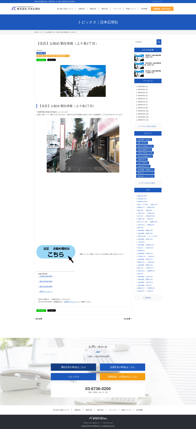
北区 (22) (140, 248)
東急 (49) (140, 210)
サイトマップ (157, 1)
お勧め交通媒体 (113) (144, 149)
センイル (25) (153, 236)
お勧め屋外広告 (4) (143, 166)
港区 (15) (140, 268)
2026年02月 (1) (143, 99)
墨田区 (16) (141, 262)
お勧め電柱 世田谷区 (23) (146, 245)
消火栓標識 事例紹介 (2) (145, 169)
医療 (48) (149, 210)
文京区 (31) (141, 225)
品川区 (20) (149, 248)
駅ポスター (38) (142, 222)
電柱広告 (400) (142, 196)
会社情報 (144, 9)
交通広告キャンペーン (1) (145, 176)
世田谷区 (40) (150, 216)
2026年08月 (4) (143, 86)
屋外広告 (105, 9)
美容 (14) (140, 273)
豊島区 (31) (151, 225)
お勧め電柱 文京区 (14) (145, 276)
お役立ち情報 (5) (142, 163)
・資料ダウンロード (45, 291)
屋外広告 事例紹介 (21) (144, 156)
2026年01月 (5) (143, 102)
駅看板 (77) (141, 207)
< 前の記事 (38, 319)
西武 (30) (140, 227)
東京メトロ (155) (143, 204)
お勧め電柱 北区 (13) (144, 285)
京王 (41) (140, 216)
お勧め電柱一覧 (50, 32)
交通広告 (81, 9)
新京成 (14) (141, 271)
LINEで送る (41, 60)
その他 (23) (141, 242)
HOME (36, 32)
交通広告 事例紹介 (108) (144, 153)
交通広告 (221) (142, 199)
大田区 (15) (149, 268)
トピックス (117, 9)
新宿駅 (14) (151, 271)
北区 (45, 55)
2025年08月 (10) (143, 117)
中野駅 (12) (151, 288)
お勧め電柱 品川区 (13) (145, 282)
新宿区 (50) (151, 207)
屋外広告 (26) (142, 236)
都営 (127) (154, 204)
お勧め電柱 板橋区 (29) (145, 230)
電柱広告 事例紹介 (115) (144, 146)
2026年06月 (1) (143, 89)
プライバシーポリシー (91, 423)
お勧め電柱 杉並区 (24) (145, 239)
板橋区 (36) (153, 222)
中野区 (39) (141, 219)
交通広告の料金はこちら (122, 367)
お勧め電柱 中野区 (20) (145, 253)
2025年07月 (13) (143, 120)
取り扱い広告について (65, 9)
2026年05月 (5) (143, 92)
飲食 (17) (151, 256)
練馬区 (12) (141, 288)
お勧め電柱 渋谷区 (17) (145, 259)
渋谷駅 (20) (141, 250)
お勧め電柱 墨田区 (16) (145, 265)
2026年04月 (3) (143, 95)
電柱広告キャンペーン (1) (145, 173)
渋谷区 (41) (141, 213)
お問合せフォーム (70, 302)
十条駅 (56, 55)
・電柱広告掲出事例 (45, 281)
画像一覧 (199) (142, 143)
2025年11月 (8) (143, 108)
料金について (131, 9)
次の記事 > (128, 319)
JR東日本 (50, 55)
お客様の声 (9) (141, 159)
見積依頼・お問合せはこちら (122, 376)
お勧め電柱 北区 (64, 55)
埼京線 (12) (141, 291)
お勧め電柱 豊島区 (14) (145, 279)
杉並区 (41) (151, 213)
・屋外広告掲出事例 (45, 286)
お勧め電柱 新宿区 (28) (145, 233)
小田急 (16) (151, 262)
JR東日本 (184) (142, 201)
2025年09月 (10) (143, 114)
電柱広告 (93, 9)
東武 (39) (150, 219)
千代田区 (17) (142, 256)
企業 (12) (150, 291)
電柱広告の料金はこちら (73, 367)
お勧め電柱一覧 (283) (144, 139)
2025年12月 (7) (143, 105)
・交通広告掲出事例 (45, 276)
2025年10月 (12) (143, 111)
